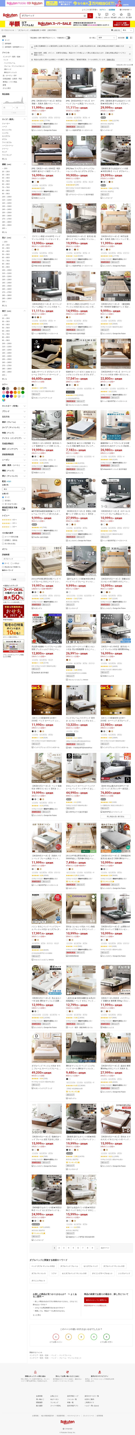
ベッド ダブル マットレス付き (43, 1266)
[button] (126, 10)
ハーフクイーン (7, 145)
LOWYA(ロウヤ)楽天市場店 (78, 812)
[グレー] (7, 388)
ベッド (53, 1355)
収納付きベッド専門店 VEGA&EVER (81, 1237)
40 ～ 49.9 (5, 178)
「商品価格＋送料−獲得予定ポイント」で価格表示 (47, 38)
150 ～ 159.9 (6, 212)
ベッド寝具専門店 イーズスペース (80, 130)
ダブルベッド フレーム (69, 1266)
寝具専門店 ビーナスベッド (112, 812)
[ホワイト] (11, 388)
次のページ (105, 1248)
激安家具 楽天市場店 (41, 673)
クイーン (5, 149)
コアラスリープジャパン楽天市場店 (81, 195)
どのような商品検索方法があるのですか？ (50, 1308)
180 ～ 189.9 (6, 222)
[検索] (90, 15)
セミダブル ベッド (91, 1266)
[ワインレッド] (7, 392)
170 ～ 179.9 (6, 219)
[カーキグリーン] (22, 388)
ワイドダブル (7, 142)
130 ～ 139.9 (6, 206)
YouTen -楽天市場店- (41, 537)
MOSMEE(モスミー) (75, 473)
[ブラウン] (15, 388)
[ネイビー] (7, 396)
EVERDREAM (73, 956)
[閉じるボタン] (129, 47)
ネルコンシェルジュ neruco (78, 405)
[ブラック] (3, 388)
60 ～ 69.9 (5, 184)
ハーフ (4, 127)
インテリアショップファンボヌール (46, 747)
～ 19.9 (4, 168)
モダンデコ (38, 608)
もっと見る (37, 1315)
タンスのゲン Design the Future (45, 130)
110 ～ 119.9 (6, 200)
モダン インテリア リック (43, 398)
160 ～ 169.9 (6, 216)
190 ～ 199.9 (6, 225)
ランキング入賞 (73, 881)
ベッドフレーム (65, 1355)
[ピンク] (3, 392)
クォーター (6, 123)
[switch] (23, 509)
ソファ (53, 1273)
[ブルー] (3, 396)
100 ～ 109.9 (6, 197)
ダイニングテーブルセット (102, 1273)
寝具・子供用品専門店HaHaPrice (80, 748)
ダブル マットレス (39, 1273)
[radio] (3, 40)
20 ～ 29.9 (5, 172)
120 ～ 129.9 (6, 203)
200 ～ (4, 228)
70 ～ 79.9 (5, 187)
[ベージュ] (19, 388)
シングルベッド (124, 1273)
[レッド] (11, 392)
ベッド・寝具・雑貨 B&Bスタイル (80, 1027)
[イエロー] (19, 392)
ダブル (4, 139)
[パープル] (11, 396)
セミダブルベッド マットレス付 (74, 1273)
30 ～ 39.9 (5, 175)
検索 (14, 113)
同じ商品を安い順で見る (115, 816)
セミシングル (7, 130)
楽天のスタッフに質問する (96, 1300)
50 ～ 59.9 (5, 181)
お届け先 (5, 485)
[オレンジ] (15, 392)
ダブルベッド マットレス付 (113, 1266)
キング (4, 152)
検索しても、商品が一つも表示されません (50, 1311)
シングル (5, 133)
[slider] (2, 103)
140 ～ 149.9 (6, 209)
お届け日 (5, 494)
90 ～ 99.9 (5, 194)
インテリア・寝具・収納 (39, 1355)
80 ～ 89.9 (5, 190)
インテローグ (107, 130)
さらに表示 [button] (7, 88)
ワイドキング (7, 155)
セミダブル (6, 136)
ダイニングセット (38, 1281)
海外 (9, 481)
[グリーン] (22, 392)
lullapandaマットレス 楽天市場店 (115, 469)
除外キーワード (7, 570)
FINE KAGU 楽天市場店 (42, 266)
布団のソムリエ (39, 198)
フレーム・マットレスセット (70, 1358)
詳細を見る (111, 59)
